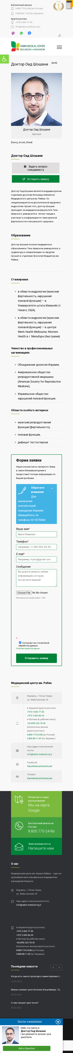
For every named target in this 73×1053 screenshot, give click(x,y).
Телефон (22, 541)
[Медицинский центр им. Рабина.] (34, 47)
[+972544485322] (13, 33)
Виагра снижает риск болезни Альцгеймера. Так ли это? (36, 989)
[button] (4, 59)
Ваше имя (23, 529)
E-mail (20, 554)
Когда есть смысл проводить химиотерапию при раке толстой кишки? (36, 976)
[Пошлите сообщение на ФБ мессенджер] (29, 33)
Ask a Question (27, 1048)
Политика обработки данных (28, 648)
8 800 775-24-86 (35, 734)
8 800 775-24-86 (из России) (29, 8)
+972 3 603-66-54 (35, 715)
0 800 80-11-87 (34, 738)
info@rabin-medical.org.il (27, 27)
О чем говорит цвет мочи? (25, 1002)
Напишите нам (41, 848)
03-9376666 (38, 520)
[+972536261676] (21, 33)
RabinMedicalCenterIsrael (39, 766)
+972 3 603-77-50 (23, 22)
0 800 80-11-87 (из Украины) (29, 13)
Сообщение (23, 566)
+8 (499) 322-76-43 (36, 723)
